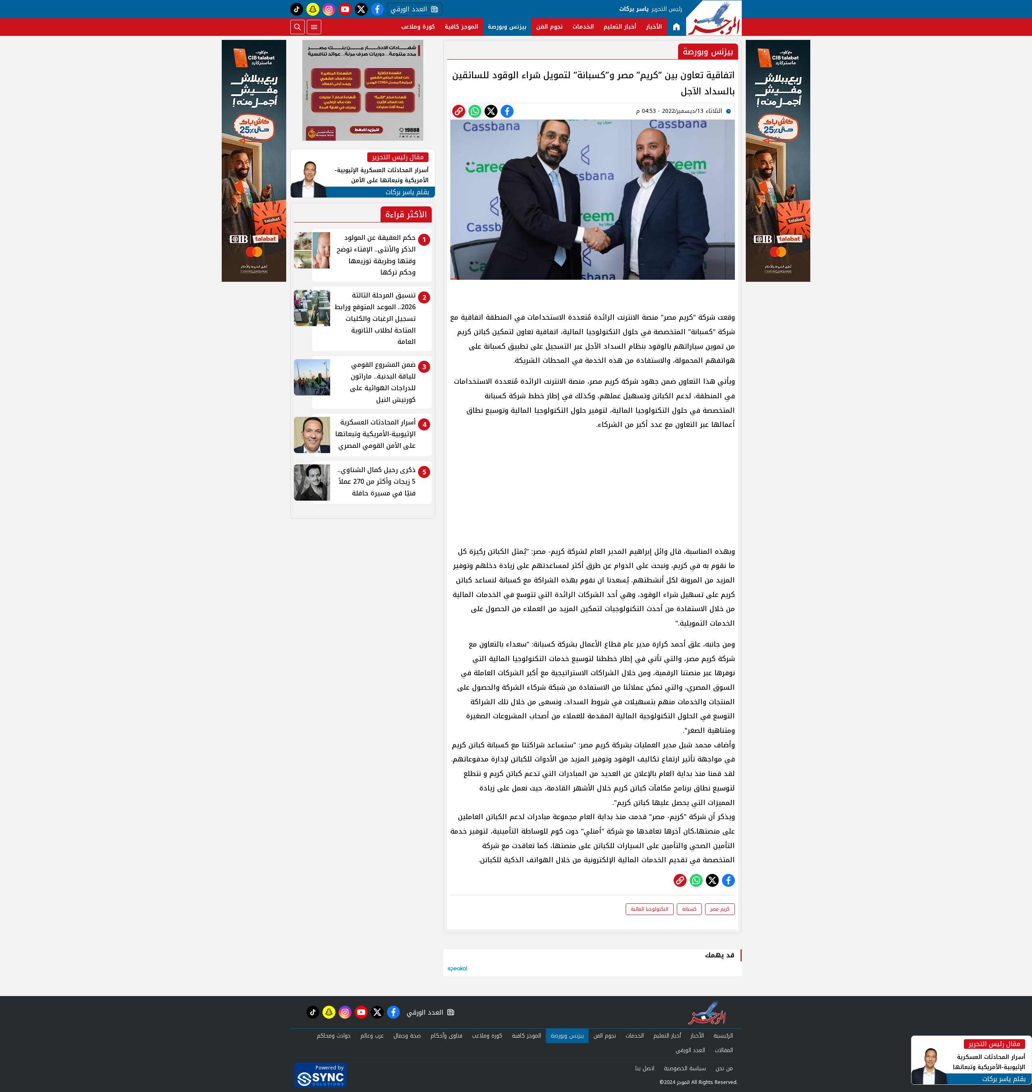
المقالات (724, 1050)
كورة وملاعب (418, 26)
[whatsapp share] (474, 111)
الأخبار (654, 26)
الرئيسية (723, 1035)
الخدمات (583, 26)
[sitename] (707, 1012)
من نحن (724, 1068)
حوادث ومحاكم (334, 1035)
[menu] (314, 27)
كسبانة (689, 909)
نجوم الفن (549, 26)
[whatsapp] (458, 111)
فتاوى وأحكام (446, 1035)
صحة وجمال (407, 1035)
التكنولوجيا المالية (649, 909)
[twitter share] (491, 111)
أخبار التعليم (619, 26)
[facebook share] (507, 111)
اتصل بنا (644, 1068)
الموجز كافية (461, 26)
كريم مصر (720, 909)
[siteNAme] (714, 18)
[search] (297, 27)
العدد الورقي (407, 9)
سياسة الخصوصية (685, 1068)
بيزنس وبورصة (507, 26)
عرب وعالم (372, 1035)
